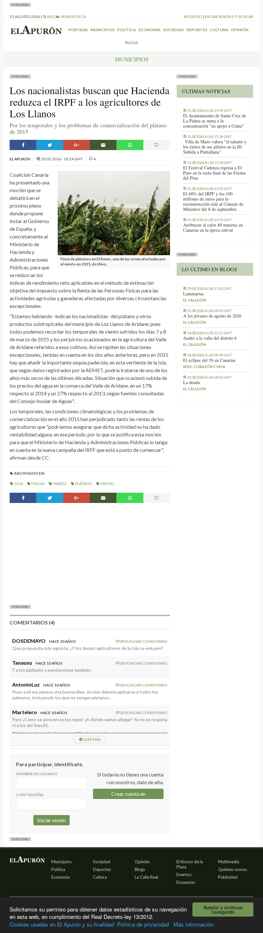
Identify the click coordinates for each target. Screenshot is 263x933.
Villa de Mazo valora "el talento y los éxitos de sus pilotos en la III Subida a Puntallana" (214, 147)
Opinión (239, 29)
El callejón (194, 300)
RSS (50, 16)
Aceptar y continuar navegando (223, 909)
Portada (78, 29)
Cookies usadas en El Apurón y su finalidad (62, 924)
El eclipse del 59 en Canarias (209, 360)
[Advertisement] (90, 553)
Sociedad (173, 29)
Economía (150, 29)
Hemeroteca (73, 16)
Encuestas (185, 882)
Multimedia (228, 861)
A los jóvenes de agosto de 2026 (212, 315)
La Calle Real (146, 877)
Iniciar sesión (218, 16)
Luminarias (193, 293)
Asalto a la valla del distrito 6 (210, 338)
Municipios (102, 29)
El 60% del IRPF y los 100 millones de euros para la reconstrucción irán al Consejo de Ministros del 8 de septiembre (213, 201)
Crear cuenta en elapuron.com (128, 795)
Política (126, 29)
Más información (193, 924)
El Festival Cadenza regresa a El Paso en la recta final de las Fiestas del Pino (214, 173)
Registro (193, 16)
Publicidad (228, 877)
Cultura (219, 29)
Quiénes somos (232, 869)
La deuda (191, 382)
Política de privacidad (143, 924)
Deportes (196, 29)
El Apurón (20, 159)
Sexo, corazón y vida (204, 366)
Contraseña (30, 794)
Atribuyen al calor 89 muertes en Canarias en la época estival (213, 227)
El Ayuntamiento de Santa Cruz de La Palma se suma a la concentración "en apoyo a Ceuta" (214, 121)
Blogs (131, 42)
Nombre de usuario (36, 773)
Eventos (183, 874)
